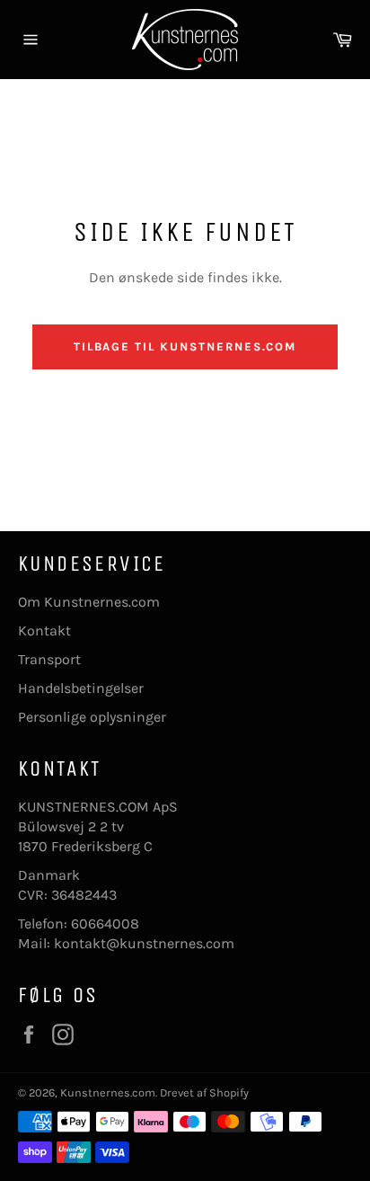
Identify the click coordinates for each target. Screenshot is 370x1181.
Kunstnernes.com (107, 1092)
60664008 (105, 923)
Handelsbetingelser (81, 688)
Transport (49, 659)
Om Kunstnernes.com (89, 601)
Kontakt (44, 630)
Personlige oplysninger (92, 716)
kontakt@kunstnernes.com (144, 943)
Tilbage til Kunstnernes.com (185, 346)
